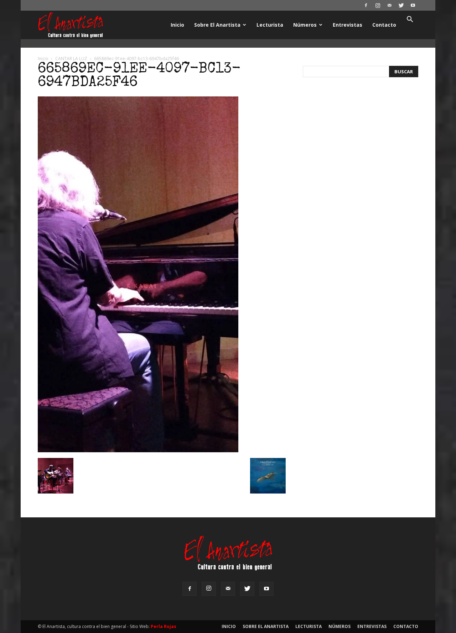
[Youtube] (413, 5)
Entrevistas (347, 24)
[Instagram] (377, 5)
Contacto (384, 24)
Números (305, 24)
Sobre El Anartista (217, 24)
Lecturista (269, 24)
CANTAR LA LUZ (71, 59)
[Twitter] (401, 5)
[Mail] (389, 5)
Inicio (177, 24)
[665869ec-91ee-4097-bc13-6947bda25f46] (138, 450)
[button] (409, 20)
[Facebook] (366, 5)
